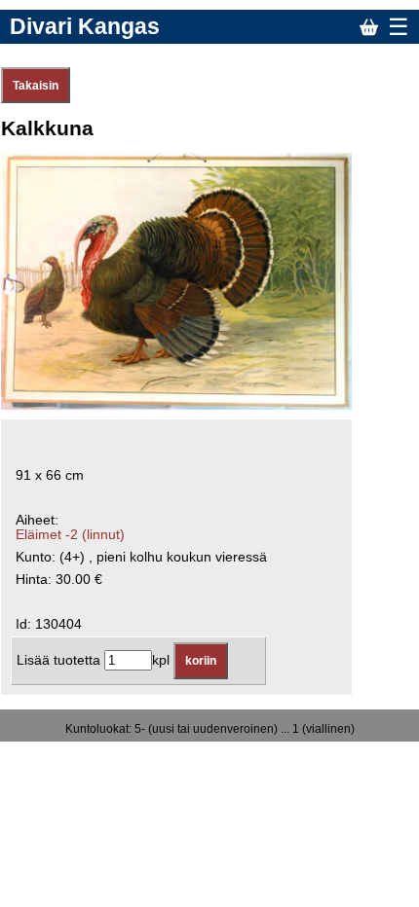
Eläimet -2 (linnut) (70, 534)
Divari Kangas (85, 26)
